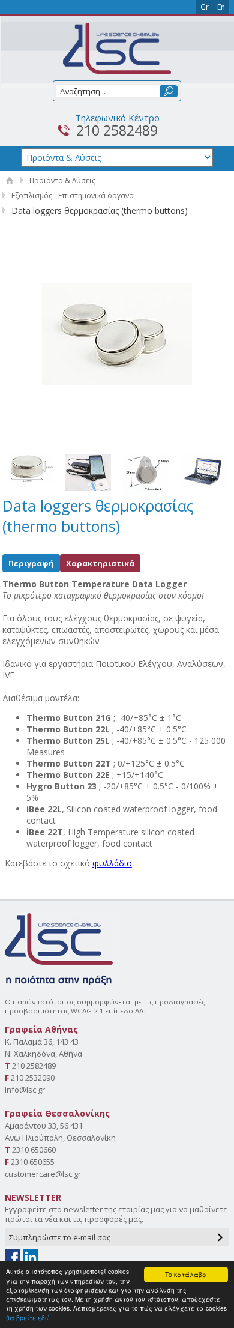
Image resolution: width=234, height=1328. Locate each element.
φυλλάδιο (112, 863)
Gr (204, 7)
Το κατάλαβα (186, 1274)
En (221, 7)
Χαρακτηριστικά (100, 563)
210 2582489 (117, 130)
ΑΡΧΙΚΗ (9, 180)
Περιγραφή (31, 563)
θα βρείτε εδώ (28, 1317)
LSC (117, 48)
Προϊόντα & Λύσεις (62, 180)
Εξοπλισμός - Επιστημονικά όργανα (72, 195)
